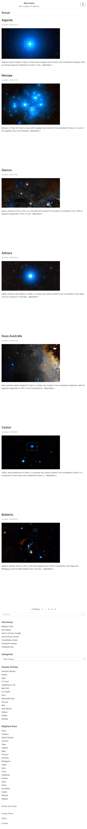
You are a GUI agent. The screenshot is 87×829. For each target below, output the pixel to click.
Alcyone (5, 702)
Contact (5, 823)
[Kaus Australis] (31, 381)
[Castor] (31, 469)
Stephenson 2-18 (8, 685)
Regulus (5, 799)
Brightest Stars (7, 626)
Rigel (4, 751)
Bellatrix (7, 514)
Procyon (5, 754)
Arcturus (5, 741)
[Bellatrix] (31, 562)
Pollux (4, 785)
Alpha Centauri (7, 737)
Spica (4, 782)
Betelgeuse (6, 761)
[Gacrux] (31, 207)
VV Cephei (6, 692)
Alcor (4, 695)
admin (6, 25)
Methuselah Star (8, 698)
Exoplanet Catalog (9, 643)
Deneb (4, 792)
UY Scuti (5, 681)
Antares (5, 778)
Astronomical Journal (10, 637)
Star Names (6, 630)
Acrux (4, 771)
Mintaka (5, 719)
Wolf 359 (5, 688)
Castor (6, 427)
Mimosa (5, 795)
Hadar (4, 765)
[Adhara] (31, 290)
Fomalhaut (6, 788)
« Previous (35, 609)
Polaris (4, 675)
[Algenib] (31, 58)
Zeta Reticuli (7, 709)
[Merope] (31, 124)
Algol (4, 678)
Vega (4, 744)
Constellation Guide (9, 640)
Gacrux (7, 170)
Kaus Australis (12, 336)
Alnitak (4, 715)
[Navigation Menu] (82, 4)
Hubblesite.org (7, 647)
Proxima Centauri (8, 671)
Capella (5, 748)
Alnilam (4, 712)
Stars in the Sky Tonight (11, 633)
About (4, 818)
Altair (4, 768)
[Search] (83, 614)
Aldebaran (6, 775)
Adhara (7, 253)
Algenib (7, 20)
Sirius (4, 731)
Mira (3, 705)
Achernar (5, 758)
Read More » (47, 65)
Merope (7, 75)
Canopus (5, 734)
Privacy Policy (7, 813)
